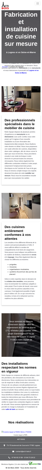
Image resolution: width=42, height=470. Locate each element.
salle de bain (10, 409)
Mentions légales (7, 464)
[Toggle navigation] (37, 3)
